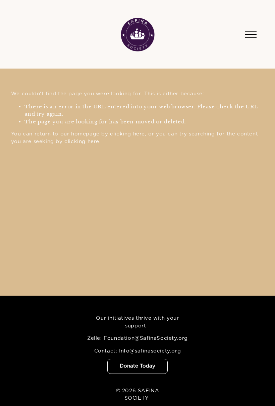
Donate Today (137, 366)
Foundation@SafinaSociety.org (146, 338)
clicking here (127, 133)
